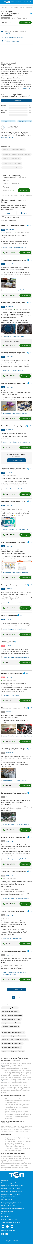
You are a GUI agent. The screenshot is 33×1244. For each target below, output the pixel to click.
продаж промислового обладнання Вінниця (16, 154)
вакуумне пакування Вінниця (12, 168)
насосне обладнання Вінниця (11, 1019)
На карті (7, 33)
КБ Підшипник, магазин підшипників (14, 303)
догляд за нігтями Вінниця (10, 1026)
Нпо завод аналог (7, 642)
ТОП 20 (3, 7)
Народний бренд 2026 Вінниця (11, 1203)
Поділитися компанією (10, 41)
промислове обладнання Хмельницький (14, 1039)
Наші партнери (6, 1217)
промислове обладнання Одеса (12, 1043)
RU (28, 2)
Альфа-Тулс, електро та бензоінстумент (16, 871)
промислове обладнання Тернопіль (13, 1036)
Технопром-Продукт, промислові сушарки (16, 585)
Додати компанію (16, 460)
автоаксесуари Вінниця (9, 1008)
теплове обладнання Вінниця (12, 163)
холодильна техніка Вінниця (11, 1023)
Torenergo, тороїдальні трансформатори (16, 353)
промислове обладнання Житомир (13, 1032)
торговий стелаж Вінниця (10, 1011)
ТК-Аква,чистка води (9, 615)
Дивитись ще (17, 989)
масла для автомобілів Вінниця (12, 1015)
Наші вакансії (5, 1214)
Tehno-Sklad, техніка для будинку (13, 426)
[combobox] (8, 121)
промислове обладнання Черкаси (13, 1051)
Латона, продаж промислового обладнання (17, 951)
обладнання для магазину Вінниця (13, 149)
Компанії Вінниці (13, 7)
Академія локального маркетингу (12, 1208)
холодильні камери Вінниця (11, 158)
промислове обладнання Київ (11, 1047)
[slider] (5, 18)
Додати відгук (16, 100)
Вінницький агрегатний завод (12, 673)
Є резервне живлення (12, 217)
